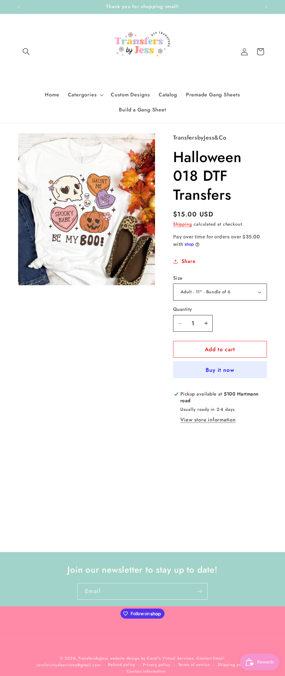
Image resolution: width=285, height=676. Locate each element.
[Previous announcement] (19, 7)
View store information (208, 419)
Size (178, 278)
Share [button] (188, 261)
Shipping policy (233, 664)
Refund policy (122, 664)
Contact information (146, 671)
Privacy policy (157, 664)
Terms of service (194, 664)
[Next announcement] (266, 7)
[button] (26, 52)
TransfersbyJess (93, 658)
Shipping (182, 224)
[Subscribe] (199, 591)
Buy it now (220, 370)
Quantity (182, 309)
